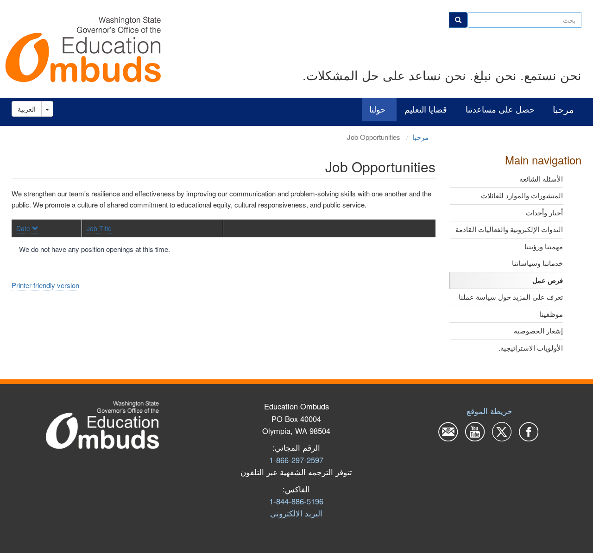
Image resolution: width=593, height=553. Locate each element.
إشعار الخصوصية (538, 330)
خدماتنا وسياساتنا (537, 263)
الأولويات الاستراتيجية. (530, 347)
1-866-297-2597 (296, 459)
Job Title (99, 228)
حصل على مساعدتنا (500, 109)
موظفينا (551, 314)
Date (23, 228)
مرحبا (563, 109)
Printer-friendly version (45, 285)
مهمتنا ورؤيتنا (543, 246)
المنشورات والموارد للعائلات (522, 195)
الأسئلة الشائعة (541, 178)
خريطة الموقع (489, 410)
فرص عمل (547, 280)
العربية (27, 108)
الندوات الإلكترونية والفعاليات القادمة (509, 229)
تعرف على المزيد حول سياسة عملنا (511, 297)
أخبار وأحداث (544, 212)
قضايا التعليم (425, 109)
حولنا (377, 109)
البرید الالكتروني (296, 513)
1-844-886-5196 (296, 501)
